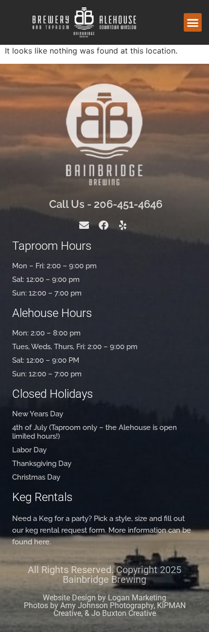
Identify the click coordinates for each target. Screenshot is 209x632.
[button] (193, 22)
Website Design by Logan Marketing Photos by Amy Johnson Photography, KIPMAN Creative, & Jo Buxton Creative (105, 605)
